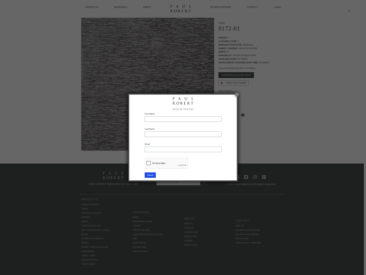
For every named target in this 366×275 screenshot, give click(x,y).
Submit (150, 175)
